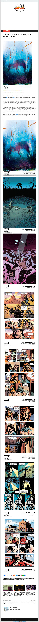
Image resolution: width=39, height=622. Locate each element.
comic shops (5, 104)
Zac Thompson (21, 579)
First (21, 90)
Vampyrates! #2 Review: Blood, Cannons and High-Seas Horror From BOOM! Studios (30, 594)
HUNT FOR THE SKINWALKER (8, 90)
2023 (32, 95)
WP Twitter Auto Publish (16, 621)
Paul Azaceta (11, 579)
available (33, 103)
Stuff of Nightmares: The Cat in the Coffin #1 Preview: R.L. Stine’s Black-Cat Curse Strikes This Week (19, 594)
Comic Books (12, 38)
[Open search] (35, 31)
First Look (21, 92)
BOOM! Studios (17, 90)
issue (7, 97)
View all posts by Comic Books (15, 609)
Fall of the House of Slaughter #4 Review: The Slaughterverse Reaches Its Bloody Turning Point (8, 594)
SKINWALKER (10, 92)
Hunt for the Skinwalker (15, 578)
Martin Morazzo (30, 578)
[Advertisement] (19, 22)
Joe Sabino (26, 578)
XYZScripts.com (24, 621)
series (14, 97)
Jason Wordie (21, 578)
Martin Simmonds (6, 579)
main (17, 114)
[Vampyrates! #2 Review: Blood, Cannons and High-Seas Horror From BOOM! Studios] (31, 588)
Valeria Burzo (16, 579)
